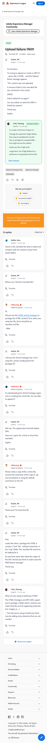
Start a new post (26, 220)
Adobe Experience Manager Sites (14, 11)
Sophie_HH (15, 59)
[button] (13, 54)
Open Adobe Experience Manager (24, 31)
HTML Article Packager (27, 315)
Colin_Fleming (18, 123)
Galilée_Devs (16, 240)
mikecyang (15, 305)
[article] (23, 253)
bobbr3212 (15, 386)
